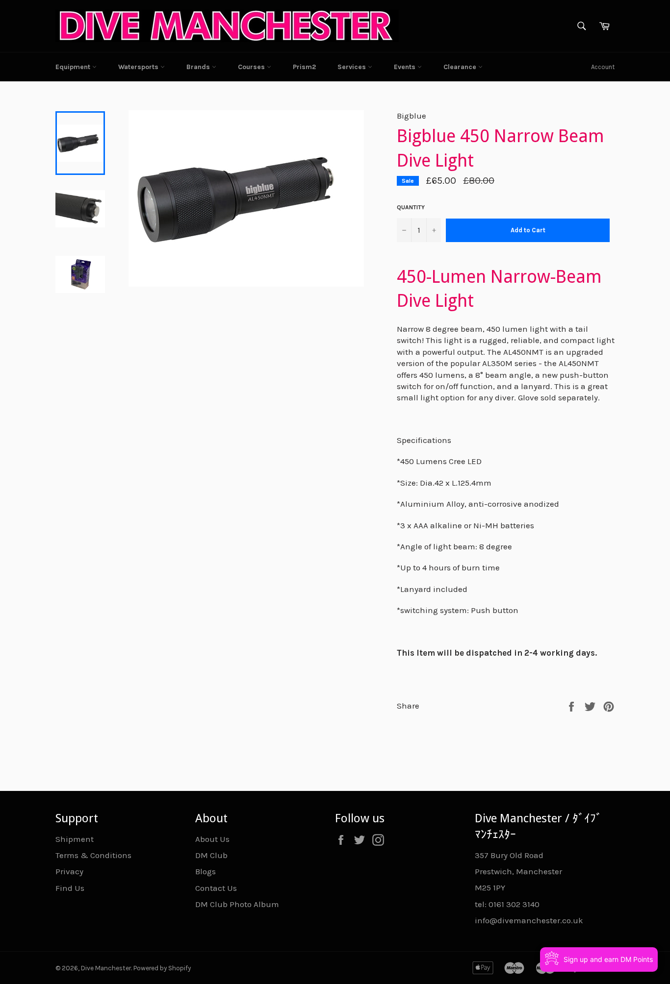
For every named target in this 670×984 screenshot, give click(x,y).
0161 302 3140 (514, 904)
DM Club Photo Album (237, 904)
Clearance (460, 67)
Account (603, 67)
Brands (199, 67)
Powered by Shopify (162, 968)
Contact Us (216, 888)
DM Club (211, 855)
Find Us (69, 888)
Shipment (74, 839)
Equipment (73, 67)
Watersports (139, 67)
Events (405, 67)
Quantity (411, 207)
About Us (212, 839)
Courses (252, 67)
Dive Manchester (106, 968)
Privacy (69, 871)
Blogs (205, 871)
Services (352, 67)
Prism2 (304, 67)
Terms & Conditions (93, 855)
